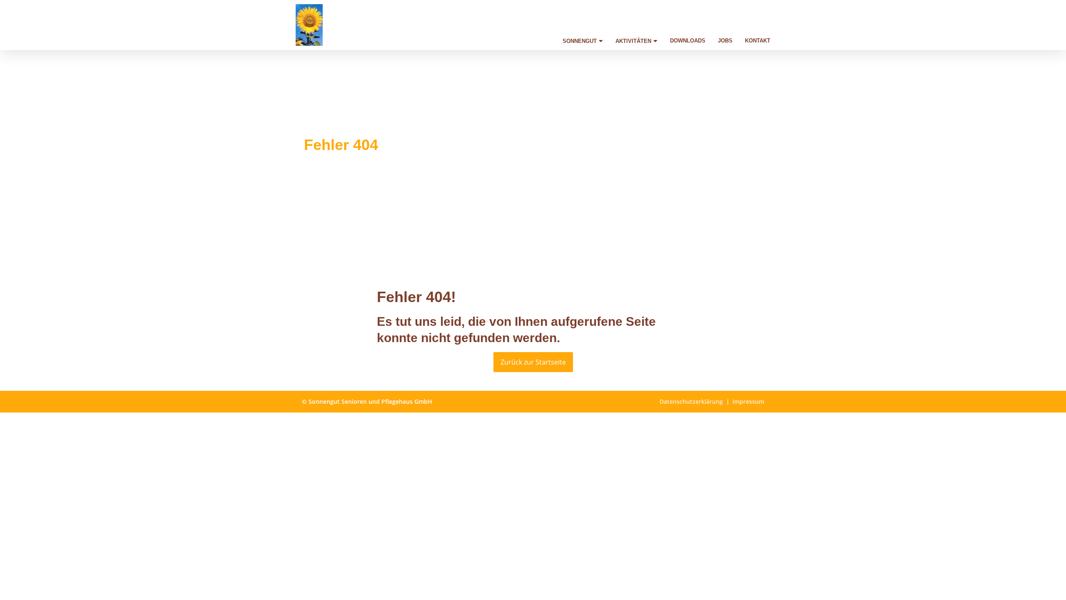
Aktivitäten (633, 41)
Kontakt (757, 41)
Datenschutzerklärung (691, 401)
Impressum (748, 401)
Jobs (725, 41)
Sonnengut (580, 41)
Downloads (687, 41)
